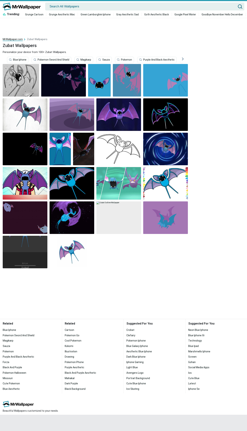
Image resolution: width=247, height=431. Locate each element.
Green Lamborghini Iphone (96, 14)
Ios (190, 372)
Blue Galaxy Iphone (137, 346)
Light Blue (132, 367)
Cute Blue (193, 378)
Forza (6, 362)
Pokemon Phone (74, 362)
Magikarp (85, 59)
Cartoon (69, 329)
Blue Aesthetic (11, 388)
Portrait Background (138, 378)
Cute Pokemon (11, 383)
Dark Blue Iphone (136, 356)
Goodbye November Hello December (222, 14)
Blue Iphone (19, 59)
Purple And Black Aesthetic (159, 59)
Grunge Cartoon (34, 14)
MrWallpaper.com (13, 39)
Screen (192, 356)
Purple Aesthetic (74, 367)
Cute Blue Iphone (136, 383)
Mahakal (69, 378)
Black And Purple (12, 367)
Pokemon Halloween (14, 372)
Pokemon (126, 59)
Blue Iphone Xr (196, 335)
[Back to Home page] (23, 6)
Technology (195, 340)
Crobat (130, 329)
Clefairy (130, 335)
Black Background (75, 388)
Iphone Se (194, 388)
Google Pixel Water (185, 14)
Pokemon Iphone (136, 340)
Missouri (8, 378)
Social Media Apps (198, 367)
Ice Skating (132, 388)
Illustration (71, 351)
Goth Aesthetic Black (156, 14)
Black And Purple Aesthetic (80, 372)
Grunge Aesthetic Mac (62, 14)
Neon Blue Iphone (198, 329)
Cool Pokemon (73, 340)
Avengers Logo (135, 372)
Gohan (192, 362)
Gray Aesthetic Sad (127, 14)
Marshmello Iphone (199, 351)
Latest (192, 383)
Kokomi (69, 346)
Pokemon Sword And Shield (53, 59)
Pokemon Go (72, 335)
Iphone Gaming (135, 362)
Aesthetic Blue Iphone (139, 351)
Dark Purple (71, 383)
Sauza (106, 59)
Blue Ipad (193, 346)
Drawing (69, 356)
